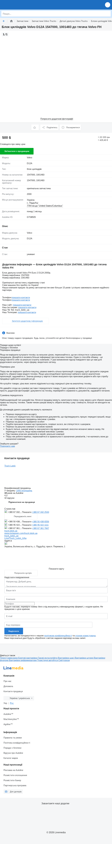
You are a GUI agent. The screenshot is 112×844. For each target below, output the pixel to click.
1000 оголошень (24, 490)
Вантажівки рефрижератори (23, 660)
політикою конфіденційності (58, 635)
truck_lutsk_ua (11, 535)
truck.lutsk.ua (10, 530)
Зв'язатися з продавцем (16, 151)
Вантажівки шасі (66, 658)
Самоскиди (12, 658)
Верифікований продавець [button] (18, 488)
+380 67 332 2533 (40, 512)
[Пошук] (108, 14)
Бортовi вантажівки (28, 658)
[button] (107, 4)
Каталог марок (11, 758)
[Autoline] (11, 21)
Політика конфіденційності (17, 742)
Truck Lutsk (10, 466)
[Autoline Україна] (19, 4)
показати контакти (21, 297)
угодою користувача (85, 635)
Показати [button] (27, 512)
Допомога (8, 686)
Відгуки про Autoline (13, 753)
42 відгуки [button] (9, 498)
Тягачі (3, 658)
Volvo (29, 157)
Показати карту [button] (56, 568)
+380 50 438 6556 (40, 521)
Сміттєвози (64, 660)
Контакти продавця (13, 691)
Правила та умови (13, 737)
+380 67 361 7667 (40, 528)
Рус (12, 703)
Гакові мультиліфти (48, 658)
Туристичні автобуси (47, 660)
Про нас (8, 681)
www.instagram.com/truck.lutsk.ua (20, 533)
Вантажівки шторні (84, 658)
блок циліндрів (34, 169)
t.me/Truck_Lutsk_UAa (15, 538)
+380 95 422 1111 (40, 525)
